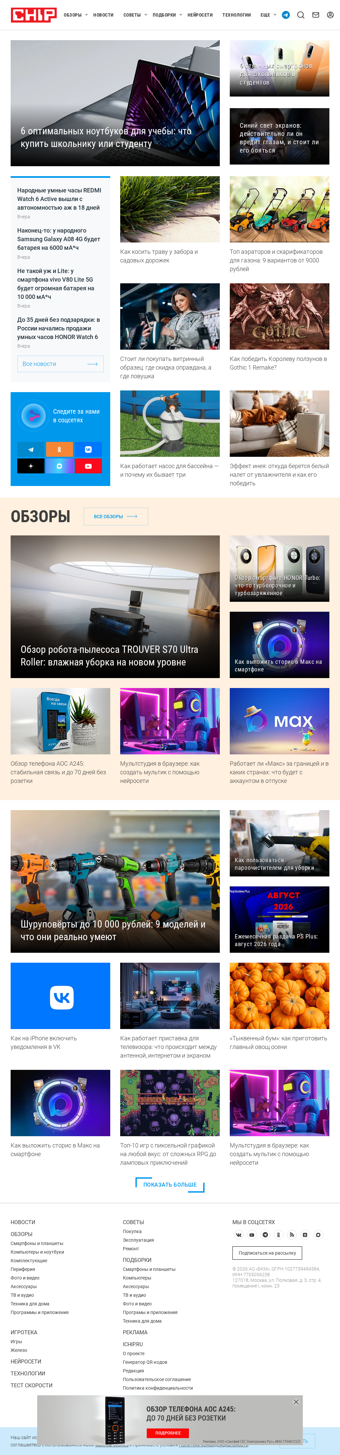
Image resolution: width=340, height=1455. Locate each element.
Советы (132, 15)
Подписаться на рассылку (267, 1253)
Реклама (135, 1332)
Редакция (133, 1370)
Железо (19, 1350)
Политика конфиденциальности (158, 1388)
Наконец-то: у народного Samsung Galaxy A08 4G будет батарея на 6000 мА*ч (58, 239)
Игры (16, 1341)
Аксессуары (24, 1286)
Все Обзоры (108, 516)
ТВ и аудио (22, 1295)
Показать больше (170, 1185)
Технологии (236, 15)
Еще (265, 15)
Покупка (132, 1231)
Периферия (23, 1269)
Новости (103, 15)
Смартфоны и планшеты (37, 1243)
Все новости (39, 363)
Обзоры (73, 15)
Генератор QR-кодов (145, 1362)
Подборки (164, 15)
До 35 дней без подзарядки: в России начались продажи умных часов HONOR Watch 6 (58, 328)
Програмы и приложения (150, 1312)
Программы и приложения (40, 1312)
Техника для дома (30, 1303)
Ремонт (131, 1248)
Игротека (24, 1332)
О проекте (133, 1353)
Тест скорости (31, 1385)
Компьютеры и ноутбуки (37, 1252)
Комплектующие (29, 1260)
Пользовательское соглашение (157, 1379)
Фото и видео (25, 1278)
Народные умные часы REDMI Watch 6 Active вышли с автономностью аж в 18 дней (59, 199)
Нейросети (200, 15)
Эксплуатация (138, 1240)
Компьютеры (137, 1278)
